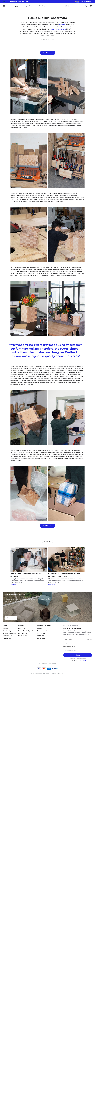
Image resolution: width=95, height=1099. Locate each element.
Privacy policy (82, 660)
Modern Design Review (58, 29)
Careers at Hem (7, 636)
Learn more (10, 618)
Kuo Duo (62, 24)
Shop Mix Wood (47, 53)
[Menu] (3, 5)
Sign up (21, 1)
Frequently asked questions (26, 631)
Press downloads (42, 631)
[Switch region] (5, 2)
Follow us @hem (7, 638)
